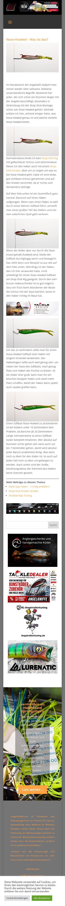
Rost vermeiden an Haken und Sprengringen (33, 705)
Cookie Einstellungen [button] (17, 898)
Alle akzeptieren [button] (42, 898)
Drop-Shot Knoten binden (23, 491)
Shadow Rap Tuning (20, 495)
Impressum (32, 869)
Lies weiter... (32, 789)
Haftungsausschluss (32, 875)
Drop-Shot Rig (50, 158)
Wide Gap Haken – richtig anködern (29, 486)
